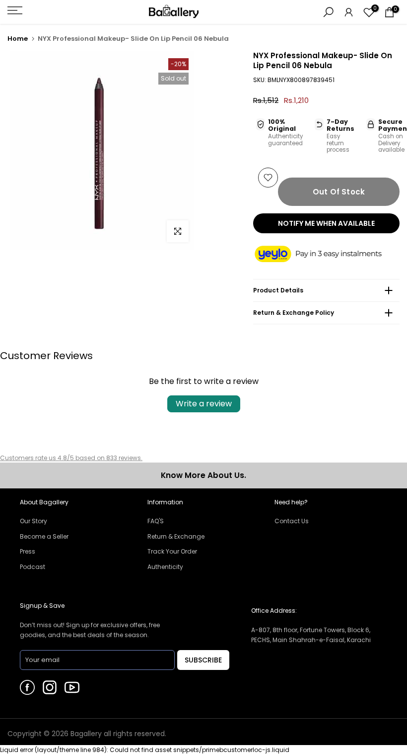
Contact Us (291, 521)
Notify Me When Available (326, 223)
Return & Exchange (175, 536)
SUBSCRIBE (203, 660)
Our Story (33, 521)
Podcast (32, 567)
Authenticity (165, 567)
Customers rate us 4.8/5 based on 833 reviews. (71, 458)
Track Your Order (172, 551)
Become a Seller (44, 536)
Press (27, 551)
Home (17, 38)
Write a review (204, 403)
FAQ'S (155, 521)
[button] (326, 254)
